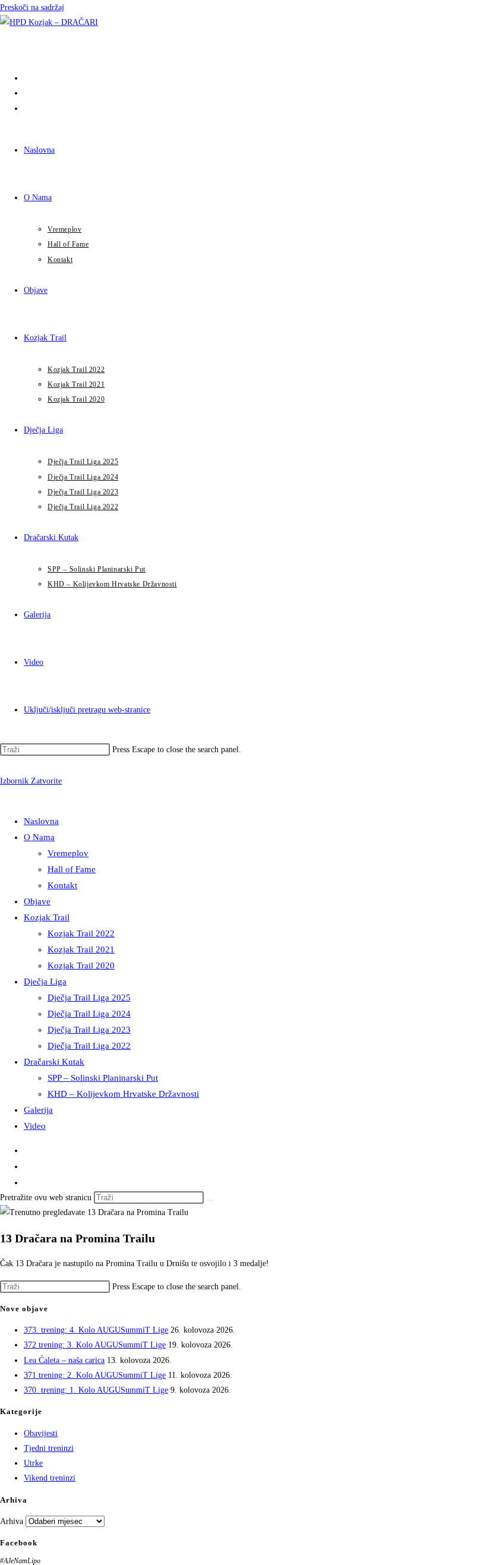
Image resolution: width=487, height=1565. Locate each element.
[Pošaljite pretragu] (210, 1200)
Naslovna (41, 821)
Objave (37, 901)
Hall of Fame (72, 869)
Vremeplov (68, 853)
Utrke (33, 1463)
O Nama (39, 837)
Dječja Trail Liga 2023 (89, 1029)
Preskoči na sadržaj (32, 7)
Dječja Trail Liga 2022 (89, 1045)
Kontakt (62, 885)
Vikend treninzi (49, 1478)
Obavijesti (41, 1433)
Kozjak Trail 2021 (81, 949)
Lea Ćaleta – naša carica (64, 1360)
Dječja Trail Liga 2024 (89, 1013)
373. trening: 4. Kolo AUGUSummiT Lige (96, 1330)
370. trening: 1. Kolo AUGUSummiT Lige (96, 1390)
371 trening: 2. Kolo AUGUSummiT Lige (95, 1375)
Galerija (38, 1110)
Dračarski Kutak (54, 1062)
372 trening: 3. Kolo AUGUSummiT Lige (95, 1344)
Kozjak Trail (46, 917)
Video (35, 1126)
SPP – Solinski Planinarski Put (103, 1078)
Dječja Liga (45, 981)
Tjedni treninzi (49, 1448)
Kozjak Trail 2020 (81, 965)
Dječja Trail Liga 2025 (89, 997)
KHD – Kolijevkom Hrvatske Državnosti (123, 1094)
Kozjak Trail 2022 (81, 933)
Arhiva (11, 1521)
